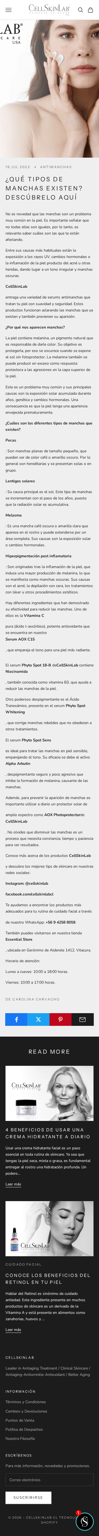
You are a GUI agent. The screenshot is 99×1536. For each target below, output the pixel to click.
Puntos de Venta (20, 1420)
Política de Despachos (24, 1429)
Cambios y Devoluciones (26, 1411)
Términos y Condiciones (26, 1402)
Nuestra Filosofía (20, 1438)
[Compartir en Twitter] (38, 1019)
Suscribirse (28, 1497)
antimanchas (56, 167)
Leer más (13, 1184)
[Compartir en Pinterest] (61, 1019)
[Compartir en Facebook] (16, 1019)
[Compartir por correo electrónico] (83, 1019)
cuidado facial (24, 1264)
